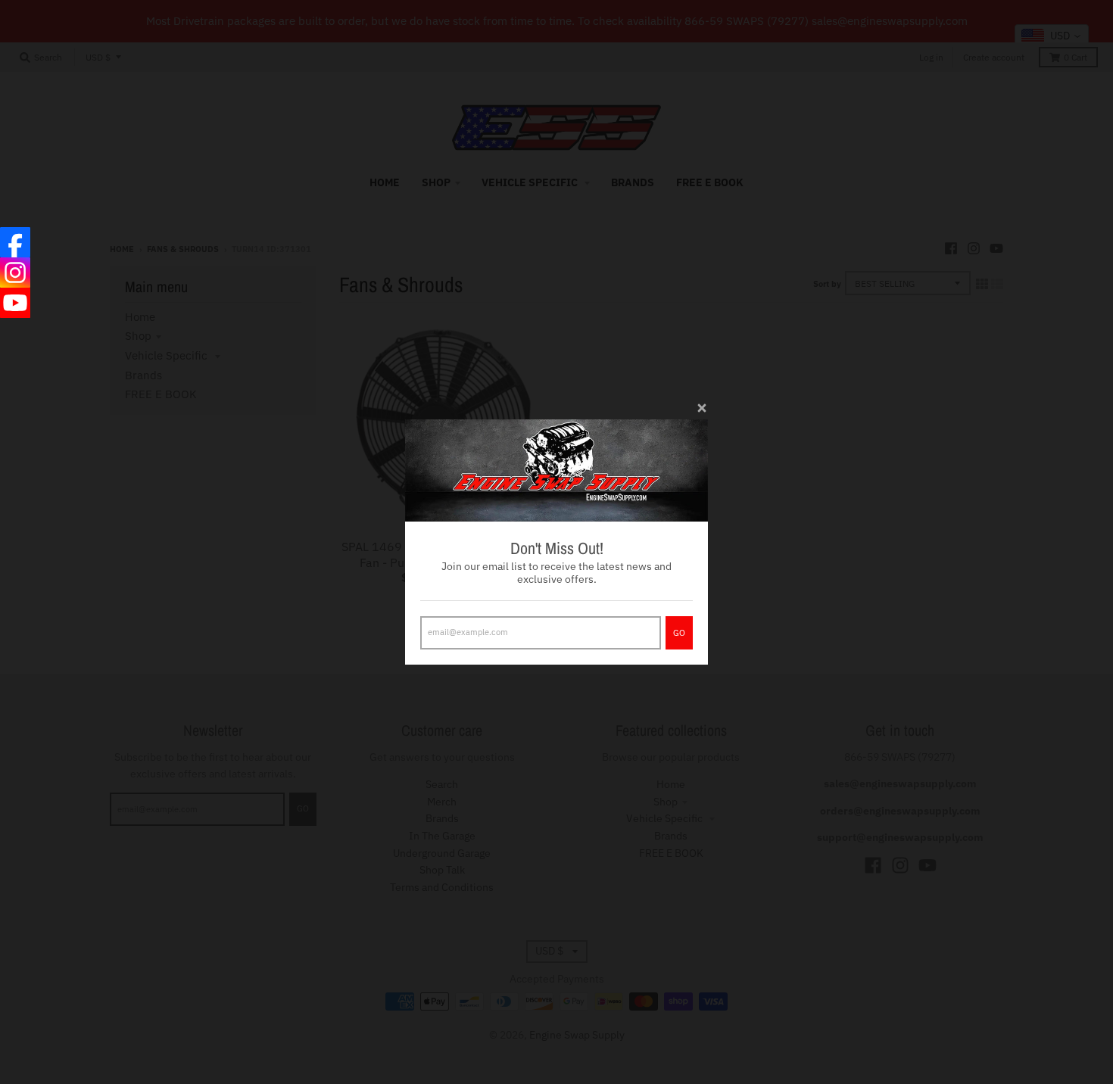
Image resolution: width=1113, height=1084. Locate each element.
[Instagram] (15, 272)
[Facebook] (15, 242)
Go (679, 633)
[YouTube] (15, 303)
